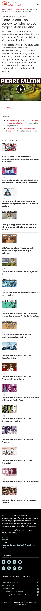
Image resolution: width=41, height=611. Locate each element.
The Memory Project (9, 589)
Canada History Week (17, 9)
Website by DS (20, 605)
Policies (5, 540)
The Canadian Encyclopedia (12, 592)
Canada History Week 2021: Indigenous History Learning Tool (22, 121)
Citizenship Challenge (10, 582)
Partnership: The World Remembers (15, 595)
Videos (6, 9)
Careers (5, 542)
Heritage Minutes (8, 585)
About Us (5, 537)
